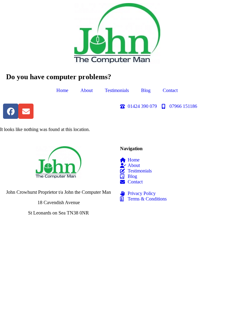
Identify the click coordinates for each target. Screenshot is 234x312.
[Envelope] (26, 111)
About (86, 90)
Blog (146, 90)
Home (62, 90)
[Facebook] (10, 111)
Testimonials (117, 90)
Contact (170, 90)
